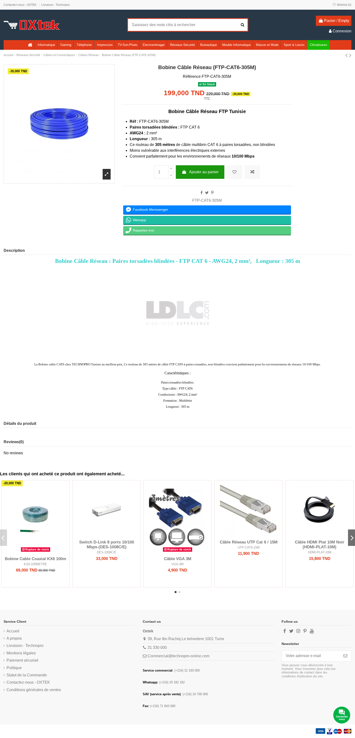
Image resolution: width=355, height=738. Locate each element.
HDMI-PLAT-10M (319, 552)
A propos (14, 638)
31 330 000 (157, 647)
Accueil (13, 631)
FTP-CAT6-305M (207, 200)
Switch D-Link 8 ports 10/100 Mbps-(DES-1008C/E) (106, 544)
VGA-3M (177, 564)
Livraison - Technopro (55, 5)
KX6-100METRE (35, 564)
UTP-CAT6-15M (249, 547)
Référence (192, 76)
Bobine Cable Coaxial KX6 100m (35, 559)
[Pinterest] (212, 193)
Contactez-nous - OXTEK (20, 5)
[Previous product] (347, 55)
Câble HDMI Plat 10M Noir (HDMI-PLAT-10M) (319, 544)
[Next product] (350, 55)
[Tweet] (207, 193)
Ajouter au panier (204, 172)
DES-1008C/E (106, 552)
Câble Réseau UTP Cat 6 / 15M (248, 542)
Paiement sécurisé (22, 660)
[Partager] (201, 193)
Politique (14, 668)
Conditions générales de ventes (34, 690)
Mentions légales (21, 653)
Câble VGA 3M (177, 559)
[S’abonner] (345, 656)
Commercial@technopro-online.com (178, 656)
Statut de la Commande (27, 675)
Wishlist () (343, 5)
